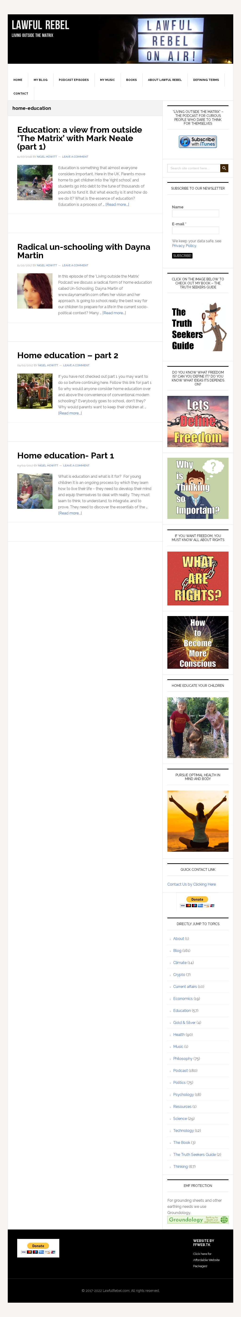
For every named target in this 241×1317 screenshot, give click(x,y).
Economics (183, 998)
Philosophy (183, 1058)
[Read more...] (117, 204)
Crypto (179, 974)
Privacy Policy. (184, 245)
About (178, 938)
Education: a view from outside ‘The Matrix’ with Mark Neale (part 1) (79, 138)
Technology (183, 1130)
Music (178, 1046)
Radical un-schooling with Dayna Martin (83, 251)
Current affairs (185, 986)
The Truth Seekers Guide (194, 1154)
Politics (179, 1082)
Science (180, 1118)
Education (182, 1010)
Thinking (180, 1166)
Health (179, 1034)
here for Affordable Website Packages (206, 1260)
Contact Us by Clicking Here (191, 884)
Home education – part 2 (67, 355)
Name (178, 207)
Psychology (183, 1094)
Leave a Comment (75, 156)
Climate (180, 962)
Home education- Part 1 (65, 455)
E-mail (179, 224)
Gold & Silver (184, 1022)
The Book (181, 1142)
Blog (177, 950)
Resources (182, 1106)
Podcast (180, 1070)
